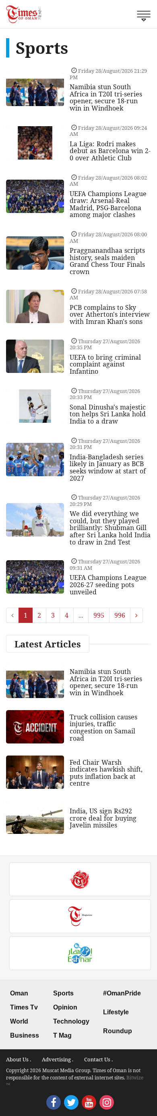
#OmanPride (122, 993)
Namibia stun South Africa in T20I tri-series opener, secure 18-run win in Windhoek (106, 97)
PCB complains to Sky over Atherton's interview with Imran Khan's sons (110, 314)
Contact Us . (98, 1059)
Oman (19, 993)
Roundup (117, 1031)
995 (98, 615)
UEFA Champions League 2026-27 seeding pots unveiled (108, 584)
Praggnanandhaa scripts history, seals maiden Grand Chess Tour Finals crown (107, 261)
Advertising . (57, 1059)
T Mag (62, 1035)
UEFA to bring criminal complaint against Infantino (105, 364)
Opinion (65, 1007)
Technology (71, 1021)
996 (119, 615)
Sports (63, 993)
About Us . (18, 1059)
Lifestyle (116, 1012)
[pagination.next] (136, 615)
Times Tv (24, 1007)
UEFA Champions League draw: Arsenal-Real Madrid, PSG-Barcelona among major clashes (108, 204)
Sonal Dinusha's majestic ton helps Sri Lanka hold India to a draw (108, 414)
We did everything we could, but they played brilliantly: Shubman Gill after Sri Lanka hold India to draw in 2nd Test (110, 527)
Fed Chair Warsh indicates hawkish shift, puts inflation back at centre (106, 773)
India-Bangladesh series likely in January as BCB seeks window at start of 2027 (108, 468)
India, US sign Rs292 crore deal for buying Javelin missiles (103, 818)
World (19, 1021)
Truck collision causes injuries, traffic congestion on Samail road (103, 728)
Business (24, 1035)
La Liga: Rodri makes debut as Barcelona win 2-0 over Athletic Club (110, 150)
